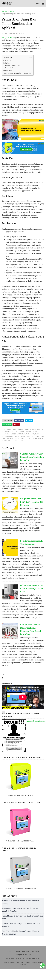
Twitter (29, 420)
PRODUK (10, 951)
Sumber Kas (7, 70)
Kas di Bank (9, 68)
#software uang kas (16, 438)
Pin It (17, 424)
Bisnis (12, 11)
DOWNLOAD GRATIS (20, 955)
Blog (31, 955)
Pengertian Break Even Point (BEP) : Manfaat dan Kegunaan (31, 501)
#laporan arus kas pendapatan (16, 434)
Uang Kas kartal (8, 37)
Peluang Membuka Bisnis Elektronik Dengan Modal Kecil (31, 588)
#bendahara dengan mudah (30, 429)
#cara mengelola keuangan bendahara (19, 432)
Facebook (20, 420)
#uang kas (18, 441)
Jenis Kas (6, 63)
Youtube (17, 951)
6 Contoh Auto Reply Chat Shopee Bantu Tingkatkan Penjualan (32, 456)
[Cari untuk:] (23, 675)
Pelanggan (25, 951)
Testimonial (35, 951)
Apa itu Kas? (7, 60)
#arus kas (11, 429)
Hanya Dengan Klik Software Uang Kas (17, 73)
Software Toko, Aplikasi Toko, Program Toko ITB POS (23, 958)
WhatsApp (7, 424)
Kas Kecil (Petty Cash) (12, 65)
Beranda (4, 11)
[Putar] (3, 712)
